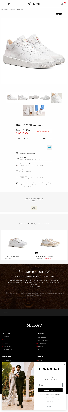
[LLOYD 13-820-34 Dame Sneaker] (50, 242)
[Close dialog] (64, 364)
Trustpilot (5, 312)
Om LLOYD (41, 350)
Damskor (6, 340)
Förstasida (4, 9)
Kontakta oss (8, 360)
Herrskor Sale (7, 346)
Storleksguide (48, 138)
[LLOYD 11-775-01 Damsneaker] (18, 242)
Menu (3, 4)
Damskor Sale (8, 349)
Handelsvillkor (42, 337)
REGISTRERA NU (50, 390)
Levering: (22, 159)
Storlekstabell (42, 343)
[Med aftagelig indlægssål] (34, 208)
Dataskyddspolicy (43, 340)
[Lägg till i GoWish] (49, 147)
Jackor (6, 343)
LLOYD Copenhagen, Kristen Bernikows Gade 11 (31, 177)
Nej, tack (50, 407)
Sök (62, 4)
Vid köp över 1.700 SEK (25, 170)
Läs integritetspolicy (34, 286)
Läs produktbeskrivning (22, 138)
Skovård (40, 346)
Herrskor (6, 336)
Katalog (40, 360)
